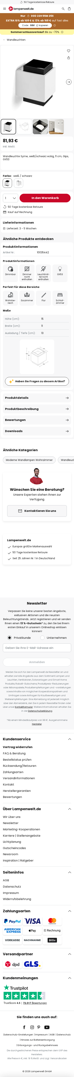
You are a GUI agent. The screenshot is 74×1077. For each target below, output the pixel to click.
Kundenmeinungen (20, 977)
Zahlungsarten (13, 772)
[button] (8, 126)
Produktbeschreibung (22, 409)
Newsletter (10, 823)
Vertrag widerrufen (18, 747)
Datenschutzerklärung (40, 710)
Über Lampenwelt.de (22, 808)
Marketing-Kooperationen (21, 829)
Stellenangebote (28, 836)
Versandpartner (18, 954)
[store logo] (23, 8)
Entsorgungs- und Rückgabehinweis (38, 1045)
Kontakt (8, 784)
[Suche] (63, 8)
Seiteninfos (13, 872)
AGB (6, 880)
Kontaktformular (24, 706)
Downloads (13, 431)
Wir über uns (11, 817)
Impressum (11, 893)
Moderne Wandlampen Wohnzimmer (29, 460)
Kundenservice (17, 739)
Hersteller (37, 724)
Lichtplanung (12, 842)
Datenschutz (12, 887)
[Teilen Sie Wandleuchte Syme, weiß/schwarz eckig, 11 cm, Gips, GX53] (68, 57)
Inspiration (10, 860)
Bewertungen (15, 420)
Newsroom (10, 854)
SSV (35, 25)
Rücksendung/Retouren (19, 766)
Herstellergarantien (17, 791)
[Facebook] (26, 1027)
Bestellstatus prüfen (17, 760)
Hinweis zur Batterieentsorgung (38, 1039)
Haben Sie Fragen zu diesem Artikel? (40, 381)
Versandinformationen (19, 778)
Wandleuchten (16, 40)
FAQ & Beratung (14, 753)
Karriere (8, 836)
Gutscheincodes (14, 848)
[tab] (37, 768)
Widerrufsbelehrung (17, 899)
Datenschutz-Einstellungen (18, 1034)
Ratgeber (27, 860)
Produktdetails (16, 398)
